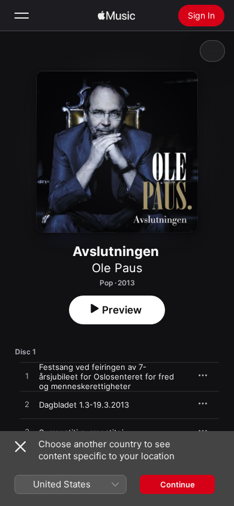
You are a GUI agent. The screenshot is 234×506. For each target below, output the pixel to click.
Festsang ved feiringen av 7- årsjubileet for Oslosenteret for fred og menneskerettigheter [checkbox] (106, 376)
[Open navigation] (21, 15)
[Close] (20, 446)
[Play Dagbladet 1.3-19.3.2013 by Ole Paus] (27, 404)
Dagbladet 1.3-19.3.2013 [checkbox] (84, 404)
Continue (177, 484)
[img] (116, 15)
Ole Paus (117, 268)
